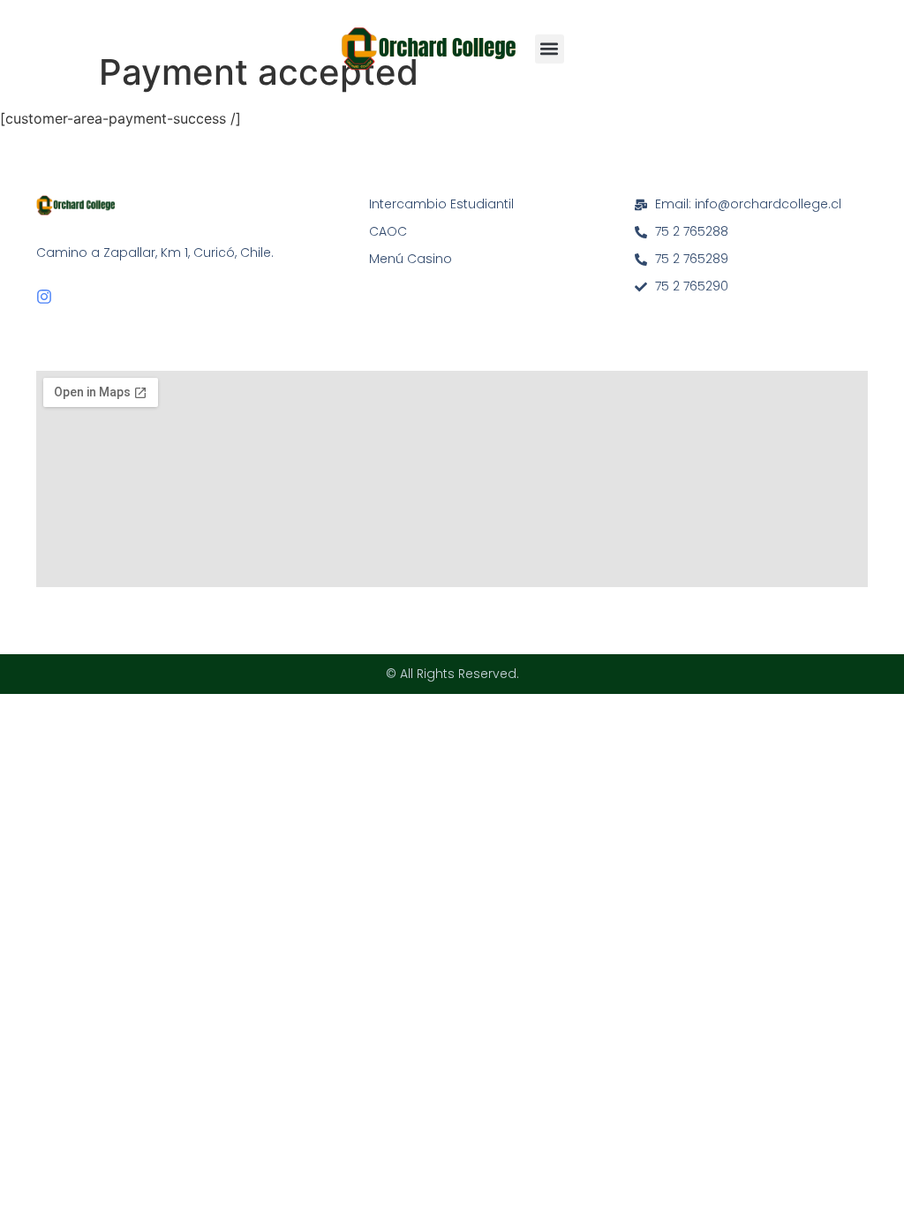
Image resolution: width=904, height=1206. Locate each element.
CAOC (388, 231)
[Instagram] (44, 297)
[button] (549, 49)
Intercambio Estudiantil (441, 204)
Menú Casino (410, 259)
